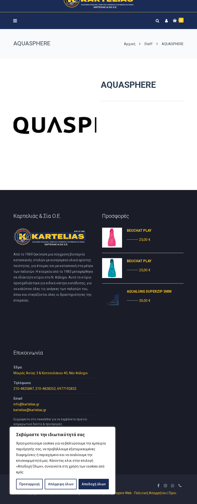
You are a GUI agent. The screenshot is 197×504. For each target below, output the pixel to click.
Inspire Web (123, 493)
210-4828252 (45, 389)
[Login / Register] (166, 20)
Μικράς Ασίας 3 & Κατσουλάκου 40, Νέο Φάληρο (50, 373)
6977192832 (66, 389)
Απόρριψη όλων (61, 484)
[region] (62, 460)
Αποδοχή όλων (94, 484)
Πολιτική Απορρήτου (150, 493)
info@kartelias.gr (26, 404)
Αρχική (130, 44)
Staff (148, 44)
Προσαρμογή (29, 484)
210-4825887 (23, 389)
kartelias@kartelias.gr (29, 410)
